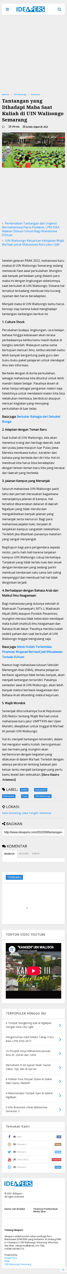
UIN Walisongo (20, 94)
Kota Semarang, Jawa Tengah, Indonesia (26, 813)
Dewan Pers (10, 1258)
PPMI (6, 1261)
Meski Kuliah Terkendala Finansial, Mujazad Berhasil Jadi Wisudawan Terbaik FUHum (32, 652)
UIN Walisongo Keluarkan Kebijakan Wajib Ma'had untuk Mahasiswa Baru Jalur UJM (33, 243)
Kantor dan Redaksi (14, 1208)
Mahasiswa (35, 94)
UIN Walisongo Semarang (17, 1264)
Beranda (5, 94)
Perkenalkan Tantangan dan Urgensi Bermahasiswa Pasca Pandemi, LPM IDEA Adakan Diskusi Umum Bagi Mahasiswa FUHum (30, 229)
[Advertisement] (33, 53)
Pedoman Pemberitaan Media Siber (46, 1210)
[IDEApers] (31, 10)
